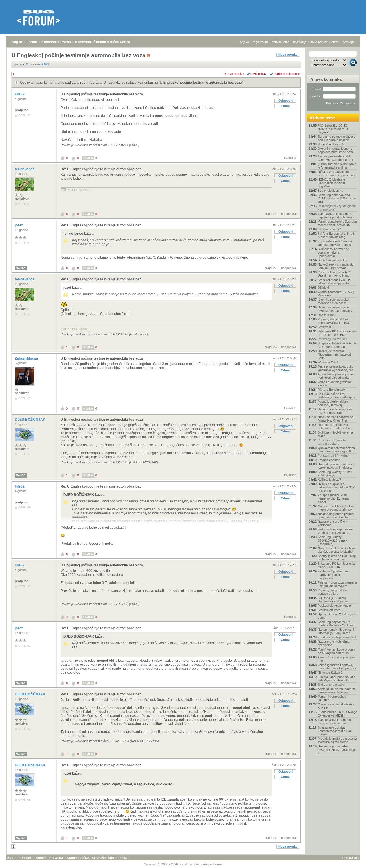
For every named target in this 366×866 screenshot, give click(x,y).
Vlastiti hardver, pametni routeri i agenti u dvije (334, 721)
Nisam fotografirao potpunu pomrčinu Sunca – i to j (336, 515)
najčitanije (300, 42)
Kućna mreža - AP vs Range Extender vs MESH (337, 713)
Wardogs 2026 (328, 362)
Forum (32, 42)
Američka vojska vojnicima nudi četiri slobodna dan (336, 375)
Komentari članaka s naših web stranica (107, 42)
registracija (260, 42)
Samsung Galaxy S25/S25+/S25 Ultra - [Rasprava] (332, 540)
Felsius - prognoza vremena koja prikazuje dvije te (337, 584)
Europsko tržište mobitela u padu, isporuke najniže (336, 138)
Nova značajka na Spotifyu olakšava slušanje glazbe (336, 549)
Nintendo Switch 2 (330, 672)
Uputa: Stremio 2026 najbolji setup (337, 615)
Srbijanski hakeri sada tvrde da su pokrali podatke (337, 345)
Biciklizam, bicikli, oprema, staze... (336, 434)
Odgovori (285, 100)
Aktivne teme (322, 117)
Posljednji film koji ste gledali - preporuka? (337, 207)
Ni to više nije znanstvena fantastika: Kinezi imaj (335, 418)
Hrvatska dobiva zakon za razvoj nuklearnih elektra (336, 465)
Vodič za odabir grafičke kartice (334, 383)
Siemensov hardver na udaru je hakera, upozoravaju (333, 252)
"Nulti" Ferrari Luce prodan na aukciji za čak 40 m (336, 651)
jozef (19, 225)
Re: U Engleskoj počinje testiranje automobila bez (101, 169)
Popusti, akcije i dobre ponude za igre (333, 591)
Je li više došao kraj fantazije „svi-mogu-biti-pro (336, 395)
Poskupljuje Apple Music (334, 605)
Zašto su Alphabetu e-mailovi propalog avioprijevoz (333, 575)
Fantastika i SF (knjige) (334, 455)
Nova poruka (287, 54)
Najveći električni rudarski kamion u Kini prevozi (335, 266)
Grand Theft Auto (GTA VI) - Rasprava (337, 293)
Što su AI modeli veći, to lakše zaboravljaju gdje (334, 281)
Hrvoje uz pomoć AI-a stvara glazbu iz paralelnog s (336, 750)
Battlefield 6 (325, 327)
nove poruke (319, 42)
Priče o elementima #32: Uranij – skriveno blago (334, 273)
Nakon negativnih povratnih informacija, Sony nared (336, 631)
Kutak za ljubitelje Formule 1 (337, 637)
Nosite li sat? (326, 315)
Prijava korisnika (325, 79)
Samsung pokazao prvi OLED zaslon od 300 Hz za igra (337, 198)
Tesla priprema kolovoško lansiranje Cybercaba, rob (335, 368)
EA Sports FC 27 (329, 229)
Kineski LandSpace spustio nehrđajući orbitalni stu (336, 678)
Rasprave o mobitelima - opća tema (334, 643)
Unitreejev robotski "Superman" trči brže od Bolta (334, 354)
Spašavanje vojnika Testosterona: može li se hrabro (335, 731)
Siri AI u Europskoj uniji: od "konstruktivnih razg (336, 235)
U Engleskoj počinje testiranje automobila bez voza (201, 83)
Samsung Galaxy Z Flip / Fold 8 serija (335, 473)
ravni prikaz (258, 73)
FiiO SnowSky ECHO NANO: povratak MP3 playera (333, 129)
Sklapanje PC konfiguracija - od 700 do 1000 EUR (337, 333)
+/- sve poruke (233, 73)
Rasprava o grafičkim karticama (332, 523)
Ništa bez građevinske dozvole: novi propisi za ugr (337, 173)
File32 (20, 94)
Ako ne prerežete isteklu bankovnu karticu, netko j (335, 158)
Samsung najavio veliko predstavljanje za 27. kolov (336, 623)
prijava (244, 42)
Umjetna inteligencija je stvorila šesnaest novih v (335, 309)
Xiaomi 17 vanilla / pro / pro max (336, 658)
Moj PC (20, 268)
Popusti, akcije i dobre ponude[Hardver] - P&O (334, 321)
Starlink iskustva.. (330, 610)
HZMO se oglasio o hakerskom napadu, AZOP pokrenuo (336, 487)
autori (335, 42)
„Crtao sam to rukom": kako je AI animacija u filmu (337, 165)
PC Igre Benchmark (331, 389)
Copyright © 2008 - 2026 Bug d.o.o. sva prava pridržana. (183, 864)
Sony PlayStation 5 (331, 144)
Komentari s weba (56, 42)
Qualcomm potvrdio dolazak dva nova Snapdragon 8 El (337, 449)
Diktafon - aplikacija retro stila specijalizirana (335, 411)
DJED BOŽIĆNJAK (30, 420)
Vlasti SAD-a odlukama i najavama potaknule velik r (336, 215)
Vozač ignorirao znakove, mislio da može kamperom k (337, 666)
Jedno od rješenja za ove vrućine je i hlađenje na (335, 531)
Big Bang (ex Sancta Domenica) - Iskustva (333, 599)
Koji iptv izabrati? (329, 479)
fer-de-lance (25, 169)
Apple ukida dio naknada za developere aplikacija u (337, 690)
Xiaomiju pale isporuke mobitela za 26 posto (333, 301)
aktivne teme (280, 42)
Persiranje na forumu (332, 339)
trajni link (290, 157)
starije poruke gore (287, 73)
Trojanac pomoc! (329, 460)
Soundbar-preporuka (332, 260)
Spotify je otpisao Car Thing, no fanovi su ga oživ (337, 557)
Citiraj (285, 106)
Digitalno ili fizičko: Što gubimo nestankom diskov (336, 426)
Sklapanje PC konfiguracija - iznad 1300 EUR (337, 565)
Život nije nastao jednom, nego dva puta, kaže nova (336, 150)
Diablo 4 (323, 287)
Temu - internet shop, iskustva (332, 698)
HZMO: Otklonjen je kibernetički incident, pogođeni (332, 183)
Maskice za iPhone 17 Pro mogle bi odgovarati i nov (336, 507)
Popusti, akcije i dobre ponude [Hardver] (333, 403)
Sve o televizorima (330, 190)
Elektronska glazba (331, 684)
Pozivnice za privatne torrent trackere (332, 441)
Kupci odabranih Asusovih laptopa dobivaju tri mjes (335, 243)
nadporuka (288, 213)
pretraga (349, 42)
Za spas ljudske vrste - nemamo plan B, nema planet (334, 498)
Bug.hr (16, 42)
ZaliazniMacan (27, 358)
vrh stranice (350, 857)
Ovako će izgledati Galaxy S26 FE (336, 706)
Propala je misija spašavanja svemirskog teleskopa (337, 740)
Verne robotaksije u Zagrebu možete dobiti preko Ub (337, 223)
